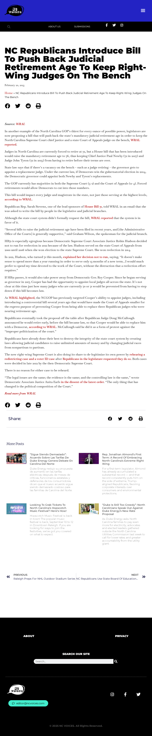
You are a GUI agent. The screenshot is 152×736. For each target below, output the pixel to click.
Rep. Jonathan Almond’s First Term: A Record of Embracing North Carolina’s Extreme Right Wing (123, 459)
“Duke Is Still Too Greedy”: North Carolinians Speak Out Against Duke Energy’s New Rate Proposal (123, 509)
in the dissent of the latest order (82, 382)
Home (9, 93)
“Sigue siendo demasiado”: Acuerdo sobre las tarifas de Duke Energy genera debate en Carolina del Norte (51, 459)
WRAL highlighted (21, 298)
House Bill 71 (93, 206)
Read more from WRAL (20, 393)
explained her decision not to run (85, 257)
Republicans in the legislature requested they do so (97, 359)
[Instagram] (121, 25)
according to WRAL (18, 199)
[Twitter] (114, 25)
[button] (143, 10)
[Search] (115, 661)
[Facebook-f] (106, 25)
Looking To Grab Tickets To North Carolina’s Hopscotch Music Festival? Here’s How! (48, 508)
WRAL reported (102, 218)
